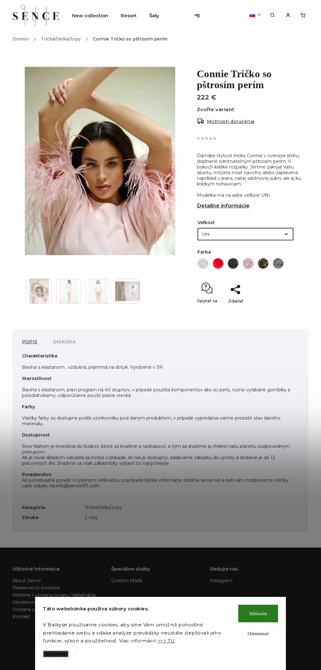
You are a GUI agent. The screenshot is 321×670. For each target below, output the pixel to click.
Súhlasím (258, 613)
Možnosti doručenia (231, 121)
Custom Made (127, 580)
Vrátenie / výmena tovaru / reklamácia (54, 595)
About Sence (27, 580)
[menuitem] (93, 15)
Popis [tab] (29, 342)
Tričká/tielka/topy (103, 507)
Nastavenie (55, 653)
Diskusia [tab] (64, 342)
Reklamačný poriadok (36, 588)
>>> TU (166, 641)
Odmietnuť (258, 633)
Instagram (221, 580)
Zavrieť (284, 311)
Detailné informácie (223, 205)
